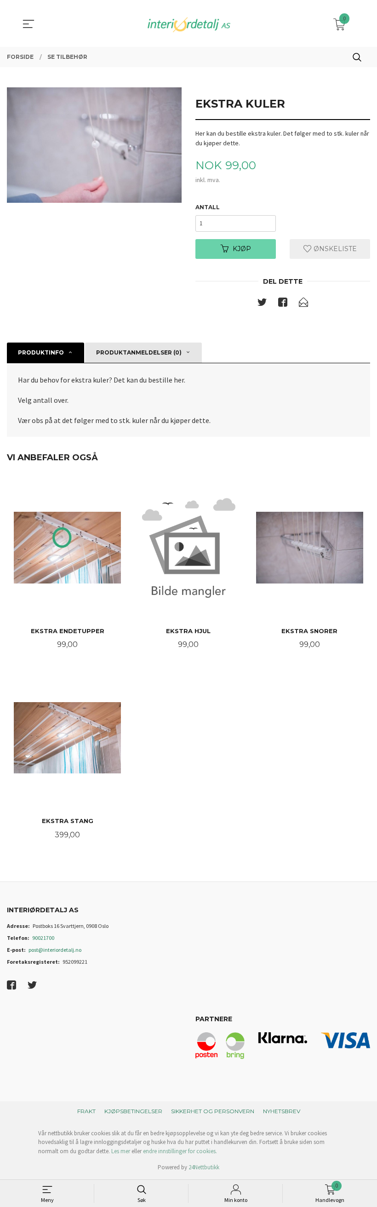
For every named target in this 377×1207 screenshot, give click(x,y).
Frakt (86, 1111)
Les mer (120, 1151)
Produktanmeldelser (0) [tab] (139, 352)
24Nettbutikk (203, 1167)
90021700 (43, 937)
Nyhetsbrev (281, 1111)
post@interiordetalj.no (55, 949)
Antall (207, 207)
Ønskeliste (334, 249)
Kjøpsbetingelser (133, 1111)
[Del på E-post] (303, 304)
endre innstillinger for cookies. (180, 1151)
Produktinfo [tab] (41, 352)
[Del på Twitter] (262, 304)
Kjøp (242, 249)
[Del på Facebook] (282, 304)
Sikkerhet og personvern (212, 1111)
